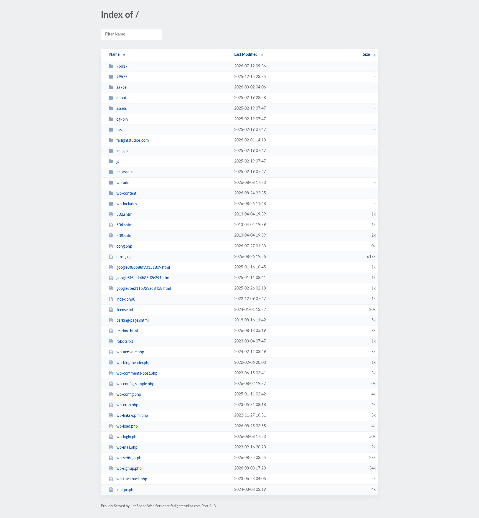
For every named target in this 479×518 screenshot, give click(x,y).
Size (366, 55)
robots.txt (124, 342)
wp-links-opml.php (132, 416)
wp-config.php (128, 395)
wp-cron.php (127, 405)
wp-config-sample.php (135, 384)
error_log (123, 257)
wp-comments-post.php (136, 373)
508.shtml (124, 236)
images (122, 151)
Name (114, 55)
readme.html (127, 331)
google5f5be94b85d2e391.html (143, 278)
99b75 (122, 77)
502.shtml (124, 215)
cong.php (124, 246)
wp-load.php (127, 426)
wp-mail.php (126, 448)
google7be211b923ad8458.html (143, 289)
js (117, 162)
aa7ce (121, 88)
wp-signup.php (129, 469)
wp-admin (125, 183)
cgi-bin (122, 119)
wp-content (126, 193)
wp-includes (126, 204)
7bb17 (122, 66)
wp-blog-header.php (133, 363)
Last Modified (246, 55)
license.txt (124, 310)
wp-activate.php (130, 352)
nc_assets (124, 172)
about (121, 98)
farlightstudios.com (132, 141)
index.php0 (125, 299)
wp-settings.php (130, 458)
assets (121, 109)
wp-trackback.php (131, 479)
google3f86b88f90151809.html (143, 268)
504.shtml (124, 225)
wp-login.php (127, 437)
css (119, 130)
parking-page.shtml (132, 321)
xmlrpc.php (126, 490)
